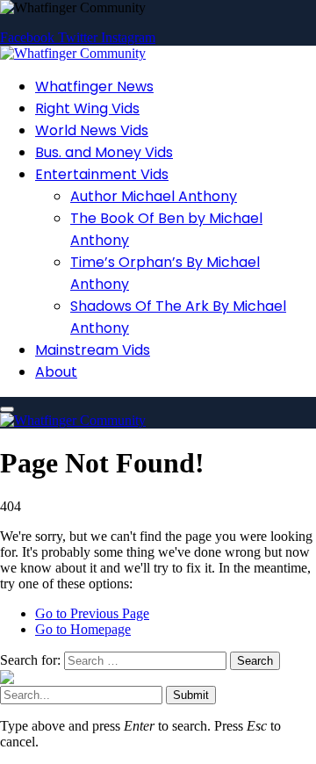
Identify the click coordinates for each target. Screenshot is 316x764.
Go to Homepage (83, 629)
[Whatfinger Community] (73, 53)
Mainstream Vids (92, 350)
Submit (191, 695)
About (56, 372)
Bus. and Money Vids (104, 152)
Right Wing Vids (87, 108)
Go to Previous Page (92, 613)
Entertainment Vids (102, 174)
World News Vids (91, 130)
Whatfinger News (94, 86)
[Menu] (7, 409)
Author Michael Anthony (153, 196)
